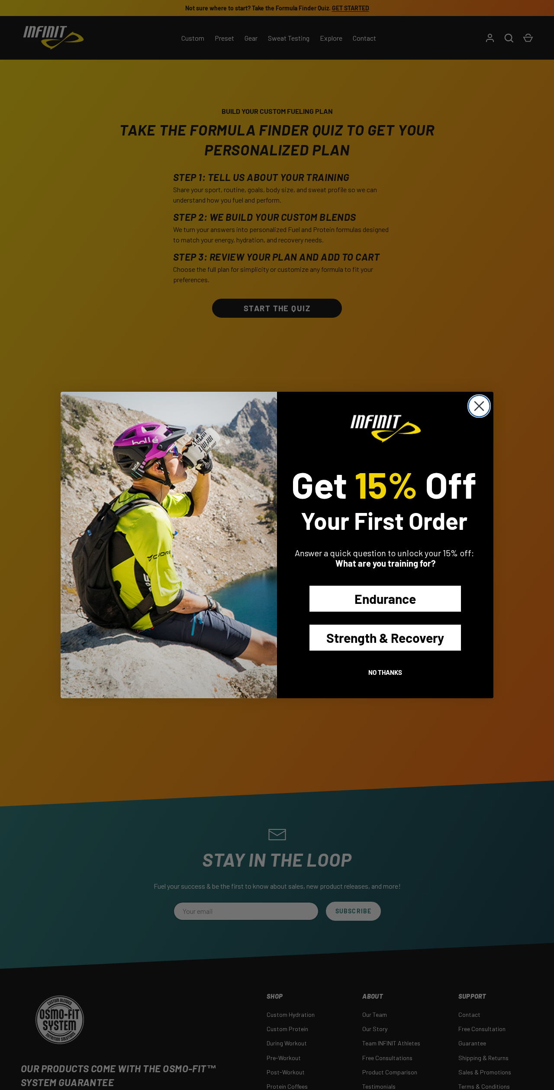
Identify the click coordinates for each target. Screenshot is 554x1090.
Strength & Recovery (385, 637)
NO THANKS (385, 672)
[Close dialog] (479, 406)
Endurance (385, 598)
